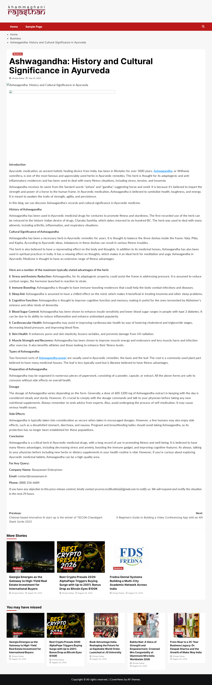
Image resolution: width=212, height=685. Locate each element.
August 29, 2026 (35, 593)
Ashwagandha (163, 171)
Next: (159, 515)
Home (14, 26)
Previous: (55, 517)
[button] (203, 26)
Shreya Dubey (18, 78)
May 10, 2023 (35, 78)
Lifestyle (98, 633)
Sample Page (34, 26)
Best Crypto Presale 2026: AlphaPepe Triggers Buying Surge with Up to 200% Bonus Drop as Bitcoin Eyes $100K (65, 648)
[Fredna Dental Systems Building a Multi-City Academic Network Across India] (131, 557)
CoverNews (117, 679)
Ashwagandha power (53, 358)
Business (18, 54)
